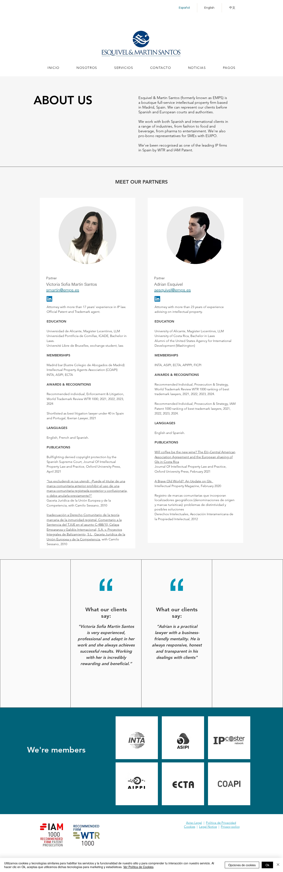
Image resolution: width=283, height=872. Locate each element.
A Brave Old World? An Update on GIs (184, 481)
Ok (267, 865)
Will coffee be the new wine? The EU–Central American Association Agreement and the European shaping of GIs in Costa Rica (195, 457)
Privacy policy (230, 827)
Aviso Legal (194, 823)
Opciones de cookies (242, 865)
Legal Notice (208, 827)
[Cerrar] (278, 865)
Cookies (189, 827)
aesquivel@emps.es (172, 290)
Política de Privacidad (221, 823)
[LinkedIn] (49, 299)
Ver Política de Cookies (138, 867)
